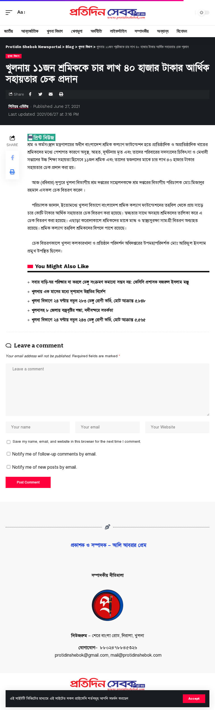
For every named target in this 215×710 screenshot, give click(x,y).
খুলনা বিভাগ (14, 56)
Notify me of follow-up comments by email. (54, 454)
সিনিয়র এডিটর (18, 106)
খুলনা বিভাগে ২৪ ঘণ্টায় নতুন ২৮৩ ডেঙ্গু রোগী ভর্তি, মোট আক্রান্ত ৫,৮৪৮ (89, 301)
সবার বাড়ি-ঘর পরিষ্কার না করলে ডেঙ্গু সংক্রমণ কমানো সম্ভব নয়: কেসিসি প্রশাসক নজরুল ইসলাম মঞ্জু (110, 282)
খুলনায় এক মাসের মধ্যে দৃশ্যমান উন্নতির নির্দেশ (68, 291)
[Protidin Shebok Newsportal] (107, 13)
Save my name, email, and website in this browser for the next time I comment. (77, 441)
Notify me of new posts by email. (44, 467)
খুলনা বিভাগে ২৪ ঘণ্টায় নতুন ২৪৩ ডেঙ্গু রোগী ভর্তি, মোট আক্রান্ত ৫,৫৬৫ (89, 320)
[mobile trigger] (10, 12)
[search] (189, 12)
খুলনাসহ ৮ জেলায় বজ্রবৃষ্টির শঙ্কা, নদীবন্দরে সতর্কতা (72, 310)
